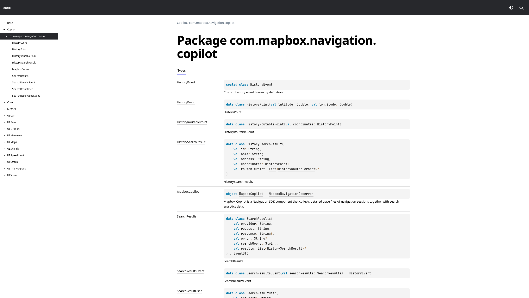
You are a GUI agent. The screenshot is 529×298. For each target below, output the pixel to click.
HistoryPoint (258, 104)
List (272, 169)
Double (302, 104)
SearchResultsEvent (263, 273)
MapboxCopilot (251, 194)
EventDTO (241, 253)
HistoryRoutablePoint (265, 124)
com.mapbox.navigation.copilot (211, 22)
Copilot (182, 22)
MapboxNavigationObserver (291, 194)
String (254, 149)
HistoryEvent (261, 85)
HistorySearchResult (264, 144)
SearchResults (259, 219)
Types (182, 70)
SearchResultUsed (261, 293)
